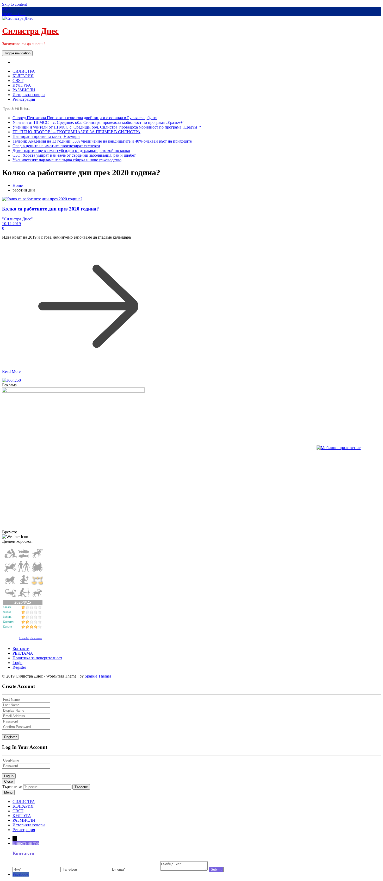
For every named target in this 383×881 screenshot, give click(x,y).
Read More (12, 371)
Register (19, 667)
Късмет (7, 626)
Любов (7, 611)
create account (14, 13)
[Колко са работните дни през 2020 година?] (42, 199)
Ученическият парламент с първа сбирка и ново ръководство (67, 160)
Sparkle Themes (98, 676)
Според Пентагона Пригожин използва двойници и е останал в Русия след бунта (85, 118)
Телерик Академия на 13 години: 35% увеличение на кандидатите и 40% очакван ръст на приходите (102, 141)
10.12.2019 (11, 223)
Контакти (8, 621)
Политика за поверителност (37, 658)
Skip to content (14, 4)
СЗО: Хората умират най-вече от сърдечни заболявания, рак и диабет (74, 155)
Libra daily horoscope (30, 638)
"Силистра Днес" (17, 219)
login (6, 9)
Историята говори (29, 94)
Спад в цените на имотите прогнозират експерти (56, 146)
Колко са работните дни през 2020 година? (50, 209)
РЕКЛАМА (23, 653)
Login (17, 662)
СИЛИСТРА (24, 71)
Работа (7, 616)
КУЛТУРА (22, 85)
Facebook (21, 874)
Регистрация (24, 99)
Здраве (7, 606)
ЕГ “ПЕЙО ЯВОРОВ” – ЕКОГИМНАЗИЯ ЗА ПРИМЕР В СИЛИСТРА (76, 132)
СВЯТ (18, 80)
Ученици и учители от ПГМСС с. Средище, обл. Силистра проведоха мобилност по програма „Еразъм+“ (107, 127)
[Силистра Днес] (13, 62)
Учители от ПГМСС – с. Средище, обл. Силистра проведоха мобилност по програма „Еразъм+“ (98, 122)
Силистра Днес (30, 31)
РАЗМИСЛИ (24, 90)
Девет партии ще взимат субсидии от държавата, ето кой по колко (71, 150)
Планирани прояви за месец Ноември (46, 136)
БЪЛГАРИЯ (23, 76)
